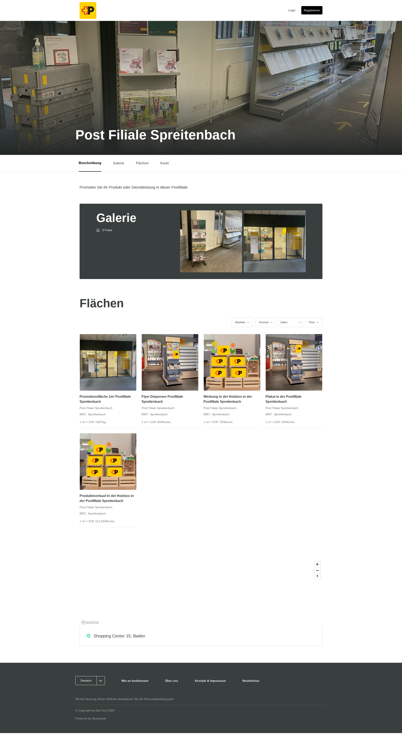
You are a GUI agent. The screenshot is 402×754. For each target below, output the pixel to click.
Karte (164, 163)
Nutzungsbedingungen (159, 699)
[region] (201, 592)
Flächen (142, 163)
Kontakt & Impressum (210, 680)
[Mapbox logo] (90, 622)
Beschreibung (90, 163)
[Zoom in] (317, 564)
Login (291, 10)
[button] (242, 322)
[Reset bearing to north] (317, 576)
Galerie (118, 163)
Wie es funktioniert (134, 680)
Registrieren (312, 10)
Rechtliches (250, 680)
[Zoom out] (317, 570)
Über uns (171, 680)
